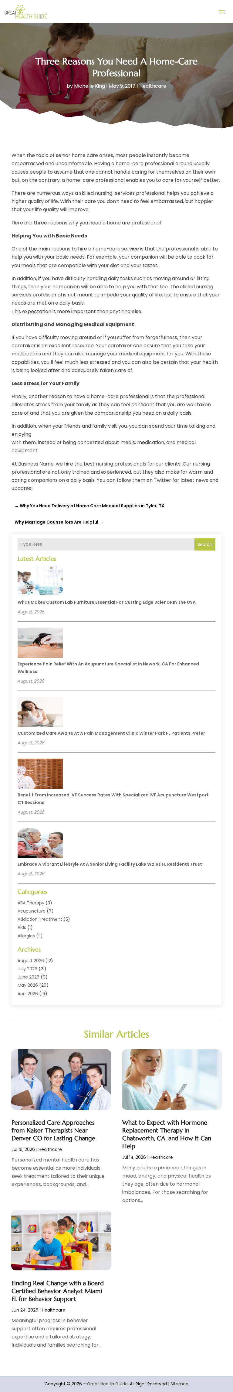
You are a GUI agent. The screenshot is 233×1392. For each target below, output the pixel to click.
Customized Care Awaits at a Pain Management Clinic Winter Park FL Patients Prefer (111, 733)
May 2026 (28, 985)
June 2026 (28, 977)
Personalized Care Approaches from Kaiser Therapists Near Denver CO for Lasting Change (53, 1130)
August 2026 (31, 961)
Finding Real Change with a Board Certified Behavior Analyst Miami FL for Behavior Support (58, 1291)
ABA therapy (31, 903)
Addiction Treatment (40, 919)
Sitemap (179, 1384)
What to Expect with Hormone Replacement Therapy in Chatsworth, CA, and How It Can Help (166, 1134)
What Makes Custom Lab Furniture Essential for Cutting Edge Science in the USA (107, 602)
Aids (22, 927)
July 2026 (27, 969)
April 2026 (28, 994)
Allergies (26, 936)
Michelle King (89, 86)
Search (205, 544)
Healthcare (152, 86)
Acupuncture (32, 911)
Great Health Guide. (108, 1384)
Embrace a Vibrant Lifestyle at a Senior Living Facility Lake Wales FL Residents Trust (110, 864)
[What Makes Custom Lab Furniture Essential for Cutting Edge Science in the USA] (40, 582)
